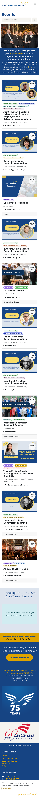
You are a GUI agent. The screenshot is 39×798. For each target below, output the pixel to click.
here (30, 67)
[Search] (28, 20)
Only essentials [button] (23, 794)
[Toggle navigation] (35, 4)
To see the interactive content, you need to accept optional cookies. (19, 614)
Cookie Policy (6, 788)
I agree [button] (34, 794)
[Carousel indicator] (15, 45)
